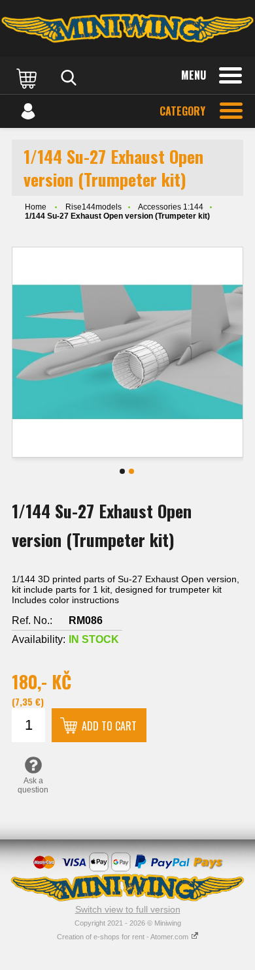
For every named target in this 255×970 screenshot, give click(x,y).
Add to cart (109, 726)
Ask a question (33, 785)
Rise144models (93, 206)
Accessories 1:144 (170, 206)
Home (35, 206)
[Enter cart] (28, 77)
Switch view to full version (127, 909)
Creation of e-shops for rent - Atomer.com (123, 937)
